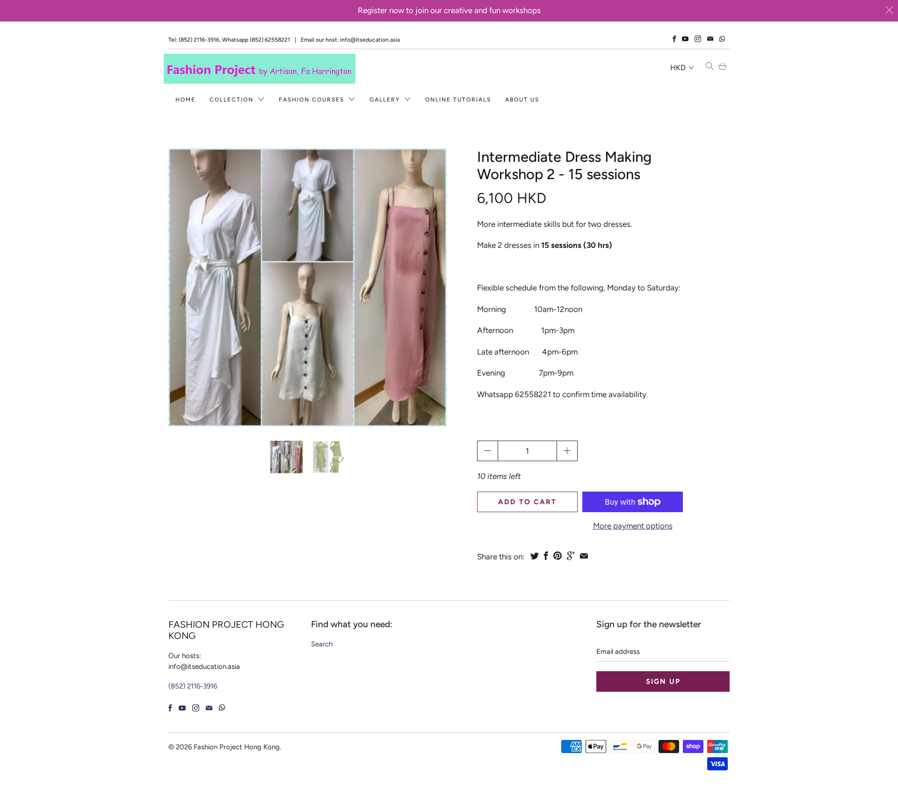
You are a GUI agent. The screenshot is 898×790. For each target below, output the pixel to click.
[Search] (710, 67)
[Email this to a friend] (584, 555)
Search (322, 644)
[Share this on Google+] (570, 555)
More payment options (633, 525)
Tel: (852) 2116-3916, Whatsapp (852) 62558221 (229, 39)
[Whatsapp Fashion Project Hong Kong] (722, 39)
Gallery (385, 99)
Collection (233, 99)
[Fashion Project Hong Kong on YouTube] (685, 39)
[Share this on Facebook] (546, 555)
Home (185, 99)
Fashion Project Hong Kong (237, 747)
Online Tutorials (458, 99)
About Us (522, 99)
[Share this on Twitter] (534, 555)
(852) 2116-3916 (192, 686)
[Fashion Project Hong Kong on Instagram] (698, 39)
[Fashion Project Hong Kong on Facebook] (674, 39)
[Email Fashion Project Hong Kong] (710, 39)
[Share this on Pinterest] (557, 555)
